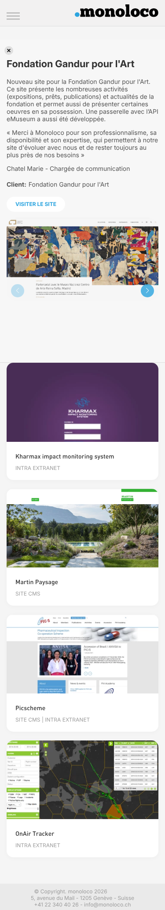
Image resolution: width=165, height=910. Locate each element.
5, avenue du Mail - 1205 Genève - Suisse (82, 898)
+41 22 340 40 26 (56, 904)
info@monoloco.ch (107, 904)
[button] (147, 290)
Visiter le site (35, 204)
